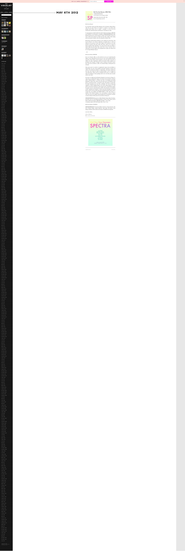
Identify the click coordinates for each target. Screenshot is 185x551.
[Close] (184, 1)
